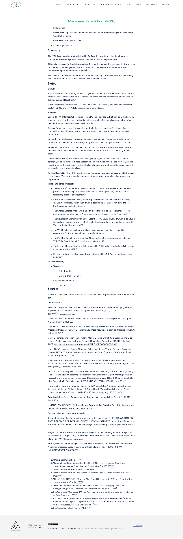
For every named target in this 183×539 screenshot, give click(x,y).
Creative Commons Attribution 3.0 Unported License (100, 529)
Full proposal (59, 28)
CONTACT (166, 4)
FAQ (129, 4)
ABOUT (58, 4)
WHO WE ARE (72, 4)
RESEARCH (151, 4)
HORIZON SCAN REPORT (111, 4)
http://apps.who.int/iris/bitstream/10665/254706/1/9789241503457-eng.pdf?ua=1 (87, 381)
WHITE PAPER (89, 4)
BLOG (138, 4)
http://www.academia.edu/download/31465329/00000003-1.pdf (85, 344)
